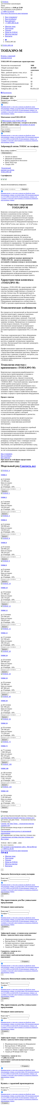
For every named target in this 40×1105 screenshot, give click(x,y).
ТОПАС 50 (4, 723)
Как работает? (10, 21)
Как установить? (11, 17)
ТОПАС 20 (4, 655)
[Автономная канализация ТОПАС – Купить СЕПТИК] (6, 40)
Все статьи (5, 839)
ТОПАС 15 (4, 633)
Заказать (4, 102)
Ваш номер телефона (8, 150)
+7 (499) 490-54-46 (11, 23)
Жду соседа (6, 131)
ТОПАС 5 (4, 497)
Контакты (8, 36)
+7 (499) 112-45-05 (7, 11)
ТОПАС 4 (4, 475)
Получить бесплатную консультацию (14, 13)
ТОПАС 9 (4, 565)
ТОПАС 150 (4, 791)
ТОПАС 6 (4, 520)
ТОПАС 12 (4, 610)
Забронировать (6, 153)
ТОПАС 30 (4, 678)
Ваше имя (5, 878)
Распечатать (7, 93)
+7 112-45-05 (7, 849)
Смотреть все (28, 466)
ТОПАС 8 (4, 542)
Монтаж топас (10, 26)
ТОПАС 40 (4, 701)
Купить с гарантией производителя (8, 57)
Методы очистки (11, 34)
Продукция (9, 28)
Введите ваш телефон (9, 100)
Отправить (5, 893)
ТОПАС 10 (4, 588)
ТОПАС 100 (4, 768)
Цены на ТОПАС (11, 32)
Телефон (4, 880)
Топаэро (8, 30)
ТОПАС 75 (4, 746)
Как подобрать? (11, 19)
